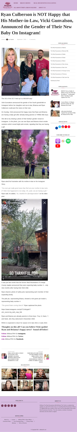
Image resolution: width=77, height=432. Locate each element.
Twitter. (21, 336)
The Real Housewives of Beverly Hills (59, 51)
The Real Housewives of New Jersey (59, 64)
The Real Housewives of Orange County (60, 70)
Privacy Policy (29, 421)
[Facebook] (2, 405)
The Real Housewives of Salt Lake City (60, 77)
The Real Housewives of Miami (58, 60)
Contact (13, 419)
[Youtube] (57, 144)
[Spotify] (68, 139)
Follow (4, 333)
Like (3, 339)
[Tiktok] (12, 405)
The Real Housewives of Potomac (59, 74)
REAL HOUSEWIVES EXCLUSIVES (45, 3)
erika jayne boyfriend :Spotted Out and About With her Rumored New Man (68, 113)
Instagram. (22, 333)
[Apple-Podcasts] (57, 139)
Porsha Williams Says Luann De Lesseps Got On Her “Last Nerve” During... (25, 371)
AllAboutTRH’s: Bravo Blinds (25, 7)
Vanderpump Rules (55, 80)
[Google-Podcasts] (63, 139)
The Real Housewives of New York (59, 67)
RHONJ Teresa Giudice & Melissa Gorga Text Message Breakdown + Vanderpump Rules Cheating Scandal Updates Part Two (68, 94)
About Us (42, 7)
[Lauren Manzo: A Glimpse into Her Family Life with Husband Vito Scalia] (55, 104)
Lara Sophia (11, 39)
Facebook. (20, 339)
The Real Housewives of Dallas (58, 54)
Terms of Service (23, 423)
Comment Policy (7, 421)
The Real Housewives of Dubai (58, 57)
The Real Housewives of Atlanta (58, 47)
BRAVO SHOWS (25, 3)
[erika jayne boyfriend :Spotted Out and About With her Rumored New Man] (55, 113)
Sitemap (14, 423)
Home (16, 3)
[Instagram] (8, 405)
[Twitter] (5, 405)
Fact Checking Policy (19, 421)
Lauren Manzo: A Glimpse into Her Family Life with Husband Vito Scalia (67, 103)
